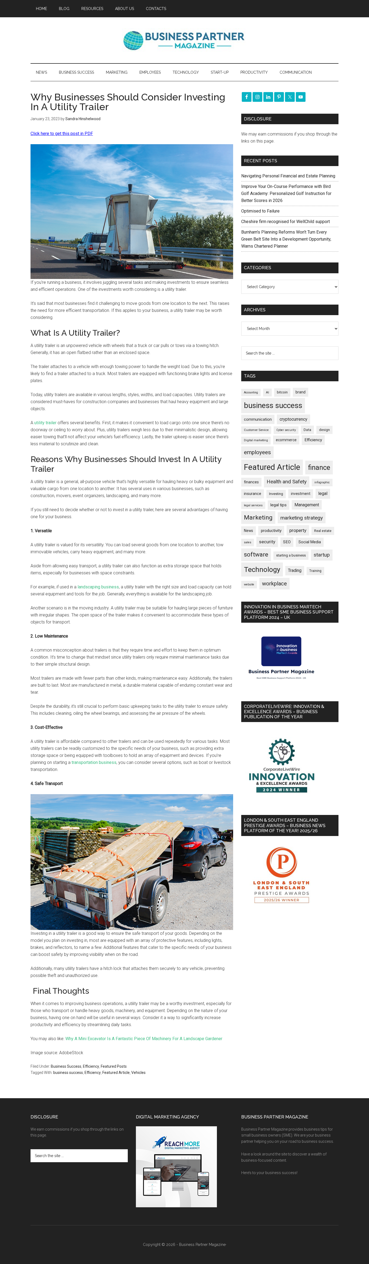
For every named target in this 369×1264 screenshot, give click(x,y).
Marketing (258, 517)
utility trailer (45, 422)
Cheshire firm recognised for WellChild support (285, 221)
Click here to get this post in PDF (62, 133)
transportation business (94, 762)
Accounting (251, 392)
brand (301, 392)
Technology (262, 569)
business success (68, 1072)
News (248, 530)
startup (322, 555)
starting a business (291, 555)
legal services (253, 505)
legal (322, 493)
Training (315, 571)
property (297, 530)
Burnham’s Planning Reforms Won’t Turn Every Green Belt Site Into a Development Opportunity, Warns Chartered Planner (286, 239)
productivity (271, 530)
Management (306, 504)
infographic (322, 482)
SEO (287, 542)
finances (251, 482)
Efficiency (91, 1066)
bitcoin (282, 392)
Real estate (322, 531)
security (267, 541)
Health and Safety (287, 481)
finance (319, 467)
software (256, 554)
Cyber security (286, 430)
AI (267, 392)
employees (257, 452)
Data (307, 430)
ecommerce (286, 440)
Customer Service (256, 430)
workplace (274, 583)
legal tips (278, 505)
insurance (252, 493)
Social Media (309, 542)
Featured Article (116, 1072)
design (324, 430)
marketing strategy (301, 518)
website (249, 584)
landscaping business (98, 586)
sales (247, 542)
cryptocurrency (293, 419)
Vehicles (138, 1072)
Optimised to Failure (260, 211)
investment (300, 493)
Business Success (66, 1066)
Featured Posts (114, 1066)
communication (258, 419)
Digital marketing (256, 440)
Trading (294, 570)
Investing (276, 494)
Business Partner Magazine (184, 40)
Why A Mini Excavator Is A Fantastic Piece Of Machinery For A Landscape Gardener (143, 1038)
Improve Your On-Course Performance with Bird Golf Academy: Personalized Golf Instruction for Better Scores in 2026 (286, 193)
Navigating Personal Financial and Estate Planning (288, 175)
